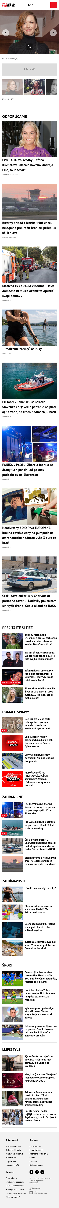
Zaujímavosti (13, 881)
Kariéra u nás (11, 1157)
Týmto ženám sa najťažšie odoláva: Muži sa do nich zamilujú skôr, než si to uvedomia (39, 1061)
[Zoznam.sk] (34, 1189)
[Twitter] (42, 1172)
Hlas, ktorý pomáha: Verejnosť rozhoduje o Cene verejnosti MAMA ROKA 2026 (41, 1077)
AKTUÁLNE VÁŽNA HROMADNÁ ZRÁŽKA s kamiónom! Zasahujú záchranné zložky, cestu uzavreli (37, 779)
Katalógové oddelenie (15, 1189)
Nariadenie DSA (12, 1165)
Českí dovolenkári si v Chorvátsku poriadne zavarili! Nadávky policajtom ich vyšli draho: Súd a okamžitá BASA (40, 844)
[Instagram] (37, 1172)
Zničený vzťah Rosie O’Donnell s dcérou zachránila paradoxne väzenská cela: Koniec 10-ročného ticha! (41, 639)
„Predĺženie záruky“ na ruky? (40, 888)
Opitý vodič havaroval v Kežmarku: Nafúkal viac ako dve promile (39, 758)
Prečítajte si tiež (17, 627)
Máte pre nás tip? (13, 1197)
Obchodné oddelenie (15, 1185)
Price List (33, 1161)
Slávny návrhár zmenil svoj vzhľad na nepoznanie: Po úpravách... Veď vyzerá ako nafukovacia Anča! (39, 675)
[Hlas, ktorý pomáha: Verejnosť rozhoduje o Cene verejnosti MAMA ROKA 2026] (12, 1081)
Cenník (32, 1157)
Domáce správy (15, 712)
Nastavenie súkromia (14, 1154)
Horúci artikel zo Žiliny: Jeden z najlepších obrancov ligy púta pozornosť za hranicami (40, 995)
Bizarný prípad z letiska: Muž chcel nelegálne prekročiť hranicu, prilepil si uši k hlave (40, 861)
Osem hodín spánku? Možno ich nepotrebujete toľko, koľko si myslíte (40, 927)
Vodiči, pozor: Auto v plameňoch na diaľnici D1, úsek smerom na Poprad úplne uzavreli (39, 741)
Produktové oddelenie (15, 1182)
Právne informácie (13, 1146)
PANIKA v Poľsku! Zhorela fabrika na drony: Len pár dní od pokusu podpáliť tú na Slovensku (40, 808)
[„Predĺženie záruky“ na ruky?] (12, 894)
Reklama (33, 1140)
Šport (7, 965)
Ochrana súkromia (13, 1150)
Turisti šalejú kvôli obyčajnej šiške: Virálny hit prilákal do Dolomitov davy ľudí (40, 945)
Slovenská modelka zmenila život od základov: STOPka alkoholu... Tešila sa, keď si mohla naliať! (40, 693)
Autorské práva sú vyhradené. (36, 1181)
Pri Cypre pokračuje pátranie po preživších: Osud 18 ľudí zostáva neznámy (40, 825)
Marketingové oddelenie (16, 1193)
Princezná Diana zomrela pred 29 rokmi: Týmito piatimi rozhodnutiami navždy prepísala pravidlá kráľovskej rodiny (38, 1098)
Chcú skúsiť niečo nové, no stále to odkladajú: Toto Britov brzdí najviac (39, 909)
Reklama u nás (35, 1146)
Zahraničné (12, 797)
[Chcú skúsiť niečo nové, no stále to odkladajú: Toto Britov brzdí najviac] (12, 912)
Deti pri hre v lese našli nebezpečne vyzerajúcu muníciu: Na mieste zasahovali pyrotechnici (37, 723)
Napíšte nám (11, 1161)
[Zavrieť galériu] (53, 5)
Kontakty (10, 1172)
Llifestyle (11, 1049)
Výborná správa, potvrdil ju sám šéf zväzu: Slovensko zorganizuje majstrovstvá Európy (39, 1013)
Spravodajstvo (11, 1178)
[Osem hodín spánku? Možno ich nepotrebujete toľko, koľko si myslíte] (12, 930)
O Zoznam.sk (12, 1140)
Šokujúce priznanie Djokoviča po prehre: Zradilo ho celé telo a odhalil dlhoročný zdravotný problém (41, 1031)
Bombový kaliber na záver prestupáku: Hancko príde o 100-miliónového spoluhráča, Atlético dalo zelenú (41, 977)
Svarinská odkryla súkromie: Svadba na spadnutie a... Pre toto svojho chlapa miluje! (40, 656)
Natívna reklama (36, 1165)
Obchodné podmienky (38, 1154)
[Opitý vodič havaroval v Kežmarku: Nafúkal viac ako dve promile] (12, 761)
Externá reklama (36, 1150)
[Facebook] (31, 1172)
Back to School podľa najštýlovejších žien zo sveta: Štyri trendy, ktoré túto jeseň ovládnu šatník (40, 1115)
